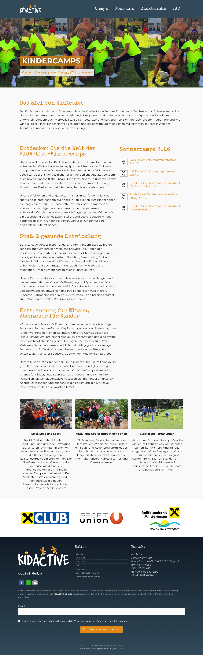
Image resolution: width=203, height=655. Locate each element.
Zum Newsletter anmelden (101, 629)
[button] (21, 582)
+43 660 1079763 (145, 575)
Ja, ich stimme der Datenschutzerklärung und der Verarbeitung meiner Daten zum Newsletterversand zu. (77, 621)
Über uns (124, 9)
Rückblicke (153, 9)
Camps (101, 9)
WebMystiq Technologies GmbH (107, 648)
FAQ (176, 9)
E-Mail (21, 606)
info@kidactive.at (146, 571)
